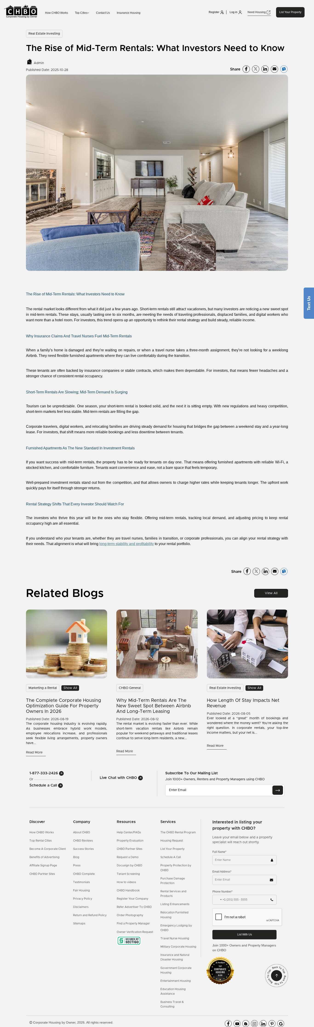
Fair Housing (81, 890)
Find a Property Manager (133, 923)
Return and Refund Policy (90, 915)
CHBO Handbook (128, 890)
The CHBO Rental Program (178, 832)
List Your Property (290, 12)
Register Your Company (132, 898)
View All (271, 593)
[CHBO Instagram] (254, 1023)
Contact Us (103, 12)
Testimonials (81, 882)
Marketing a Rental (43, 688)
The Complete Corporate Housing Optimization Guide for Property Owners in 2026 (63, 706)
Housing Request (171, 840)
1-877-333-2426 (44, 773)
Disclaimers (80, 907)
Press (76, 865)
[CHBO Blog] (245, 1023)
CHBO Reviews (83, 840)
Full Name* (219, 852)
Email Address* (221, 871)
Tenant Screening (128, 874)
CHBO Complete (84, 874)
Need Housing (257, 12)
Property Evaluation (130, 840)
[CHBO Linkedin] (263, 1023)
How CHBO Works (56, 12)
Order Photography (130, 915)
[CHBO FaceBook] (228, 1023)
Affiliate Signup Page (43, 865)
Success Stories (83, 849)
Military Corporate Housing (178, 946)
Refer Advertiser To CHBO (134, 907)
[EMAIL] (277, 790)
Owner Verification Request (135, 932)
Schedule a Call (43, 785)
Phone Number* (222, 891)
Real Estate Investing (44, 33)
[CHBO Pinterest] (271, 1023)
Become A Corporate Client (47, 849)
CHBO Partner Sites (42, 874)
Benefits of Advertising (44, 857)
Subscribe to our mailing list (191, 773)
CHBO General (130, 688)
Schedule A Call (170, 857)
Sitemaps (79, 923)
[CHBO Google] (280, 1023)
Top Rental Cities (40, 840)
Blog (76, 857)
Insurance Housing (128, 12)
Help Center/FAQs (129, 832)
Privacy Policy (82, 898)
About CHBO (81, 832)
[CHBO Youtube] (237, 1023)
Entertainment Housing (175, 980)
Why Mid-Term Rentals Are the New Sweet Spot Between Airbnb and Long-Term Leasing (153, 706)
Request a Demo (128, 857)
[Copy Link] (284, 69)
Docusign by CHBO (129, 865)
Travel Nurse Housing (174, 938)
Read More (34, 752)
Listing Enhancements (174, 904)
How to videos (126, 882)
